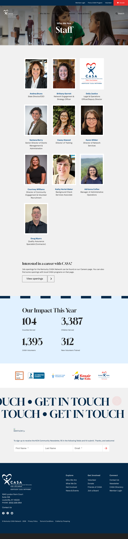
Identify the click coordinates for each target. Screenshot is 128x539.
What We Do (57, 13)
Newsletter (114, 483)
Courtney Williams (36, 189)
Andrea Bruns (36, 94)
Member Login (80, 3)
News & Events (84, 13)
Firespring (66, 521)
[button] (120, 13)
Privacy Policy (33, 521)
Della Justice (92, 94)
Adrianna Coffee (91, 189)
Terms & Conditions (46, 521)
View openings (34, 278)
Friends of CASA (95, 487)
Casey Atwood (64, 140)
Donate (122, 3)
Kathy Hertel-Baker (64, 189)
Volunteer (108, 3)
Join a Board (93, 491)
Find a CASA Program (95, 3)
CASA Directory (116, 487)
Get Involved (70, 13)
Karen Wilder (92, 140)
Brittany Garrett (64, 94)
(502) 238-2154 (15, 503)
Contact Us (7, 507)
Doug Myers (36, 238)
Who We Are (44, 13)
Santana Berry (36, 140)
